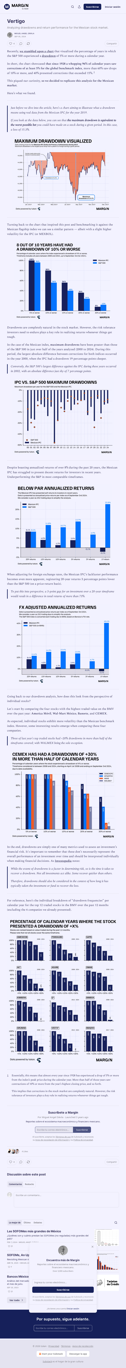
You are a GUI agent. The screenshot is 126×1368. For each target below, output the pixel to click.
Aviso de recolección (82, 1346)
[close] (92, 1246)
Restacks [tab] (29, 1184)
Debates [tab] (38, 1222)
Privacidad (53, 1346)
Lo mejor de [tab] (15, 1222)
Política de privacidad (83, 1299)
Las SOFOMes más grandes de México (34, 1231)
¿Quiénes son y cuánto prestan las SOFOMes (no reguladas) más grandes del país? (48, 1237)
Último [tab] (27, 1222)
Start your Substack (52, 1353)
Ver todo (15, 1300)
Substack (47, 1361)
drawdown (49, 56)
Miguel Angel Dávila (24, 33)
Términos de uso (63, 1296)
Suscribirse (92, 6)
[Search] (72, 7)
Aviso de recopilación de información (52, 1299)
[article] (63, 1238)
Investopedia (63, 861)
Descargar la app (78, 1353)
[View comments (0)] (21, 44)
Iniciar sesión (112, 6)
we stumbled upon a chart (37, 51)
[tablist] (21, 1184)
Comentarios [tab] (15, 1184)
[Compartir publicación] (79, 7)
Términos (66, 1346)
